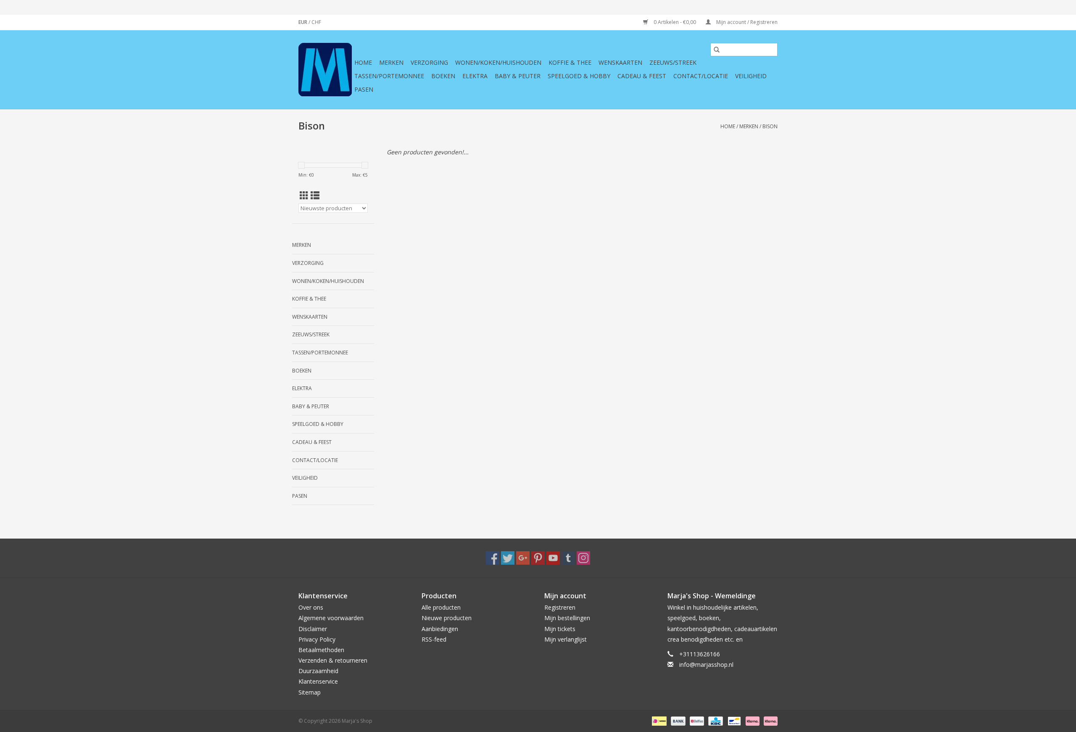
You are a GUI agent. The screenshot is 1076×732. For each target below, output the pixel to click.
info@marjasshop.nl (706, 665)
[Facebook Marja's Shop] (492, 558)
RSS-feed (434, 639)
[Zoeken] (716, 49)
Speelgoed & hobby (579, 76)
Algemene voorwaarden (331, 618)
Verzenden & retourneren (332, 660)
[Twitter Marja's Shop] (507, 558)
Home (363, 62)
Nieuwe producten (447, 618)
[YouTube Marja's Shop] (553, 558)
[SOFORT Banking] (752, 720)
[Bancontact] (733, 720)
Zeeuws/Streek (672, 62)
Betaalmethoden (321, 650)
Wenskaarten (620, 62)
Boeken (443, 76)
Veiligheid (751, 76)
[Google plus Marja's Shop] (523, 558)
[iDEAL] (658, 720)
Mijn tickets (559, 629)
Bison (770, 126)
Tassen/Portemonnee (389, 76)
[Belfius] (696, 720)
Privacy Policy (316, 639)
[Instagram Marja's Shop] (583, 558)
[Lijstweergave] (315, 195)
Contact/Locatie (700, 76)
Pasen (363, 89)
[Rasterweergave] (304, 195)
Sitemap (309, 692)
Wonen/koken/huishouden (498, 62)
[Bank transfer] (677, 720)
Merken (391, 62)
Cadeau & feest (641, 76)
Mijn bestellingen (567, 618)
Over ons (310, 607)
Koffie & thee (570, 62)
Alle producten (441, 607)
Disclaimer (312, 629)
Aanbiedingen (440, 629)
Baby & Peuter (518, 76)
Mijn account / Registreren (746, 22)
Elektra (475, 76)
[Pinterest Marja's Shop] (538, 558)
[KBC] (714, 720)
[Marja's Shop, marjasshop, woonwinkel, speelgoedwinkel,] (325, 69)
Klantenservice (318, 681)
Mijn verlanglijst (565, 639)
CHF (316, 22)
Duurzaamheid (318, 671)
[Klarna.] (769, 720)
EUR (303, 22)
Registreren (559, 607)
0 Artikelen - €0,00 (674, 22)
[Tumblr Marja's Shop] (568, 558)
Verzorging (429, 62)
